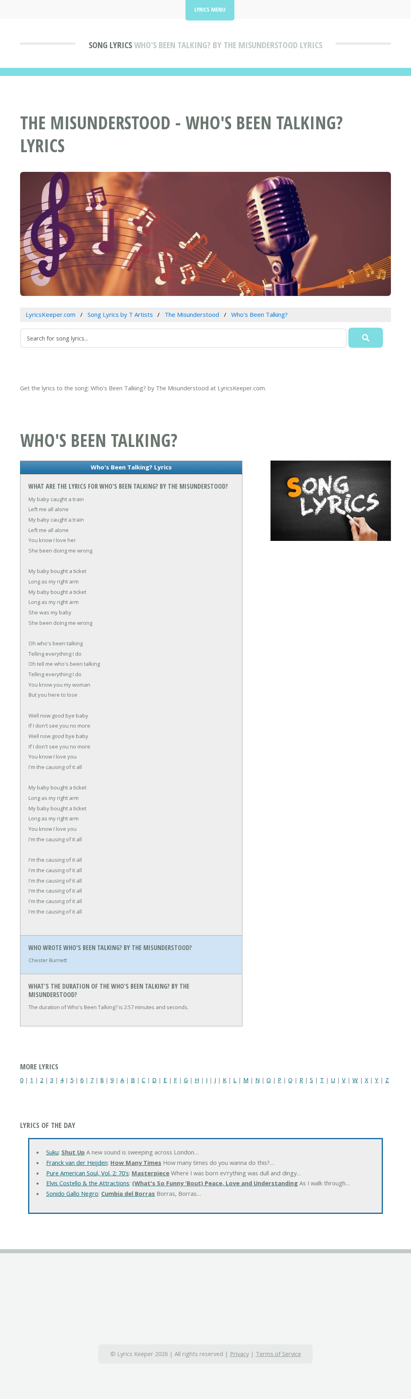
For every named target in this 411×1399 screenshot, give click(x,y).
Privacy (239, 1354)
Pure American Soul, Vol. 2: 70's (87, 1173)
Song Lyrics (110, 45)
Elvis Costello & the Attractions (87, 1183)
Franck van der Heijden (77, 1162)
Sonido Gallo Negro (72, 1193)
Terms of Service (278, 1354)
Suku (52, 1152)
